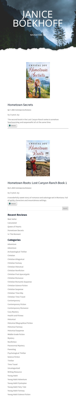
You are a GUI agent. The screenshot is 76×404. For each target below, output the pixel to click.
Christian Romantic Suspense (20, 281)
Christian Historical (15, 266)
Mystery (11, 338)
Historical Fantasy (15, 327)
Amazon (13, 125)
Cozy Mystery (13, 312)
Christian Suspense (15, 289)
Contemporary (14, 300)
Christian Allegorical (16, 259)
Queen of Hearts (14, 226)
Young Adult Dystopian (17, 383)
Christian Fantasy (15, 263)
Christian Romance (15, 278)
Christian (11, 255)
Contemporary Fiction (17, 304)
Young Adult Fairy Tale (17, 387)
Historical (12, 319)
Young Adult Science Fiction (19, 394)
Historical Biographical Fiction (20, 323)
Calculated (12, 223)
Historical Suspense (16, 330)
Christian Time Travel (16, 296)
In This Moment (14, 234)
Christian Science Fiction (18, 285)
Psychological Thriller (17, 353)
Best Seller (12, 219)
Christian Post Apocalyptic (19, 274)
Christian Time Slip (15, 293)
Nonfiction (12, 342)
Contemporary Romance (23, 110)
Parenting (12, 349)
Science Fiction (14, 357)
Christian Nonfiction (16, 270)
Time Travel (13, 364)
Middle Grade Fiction (16, 334)
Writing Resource (15, 372)
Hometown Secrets (20, 105)
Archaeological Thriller (17, 251)
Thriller (11, 360)
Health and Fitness (15, 315)
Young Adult (13, 375)
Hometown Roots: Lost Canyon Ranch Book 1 (37, 183)
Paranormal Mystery (16, 345)
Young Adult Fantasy (16, 390)
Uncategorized (14, 368)
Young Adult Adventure (17, 379)
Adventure (12, 244)
